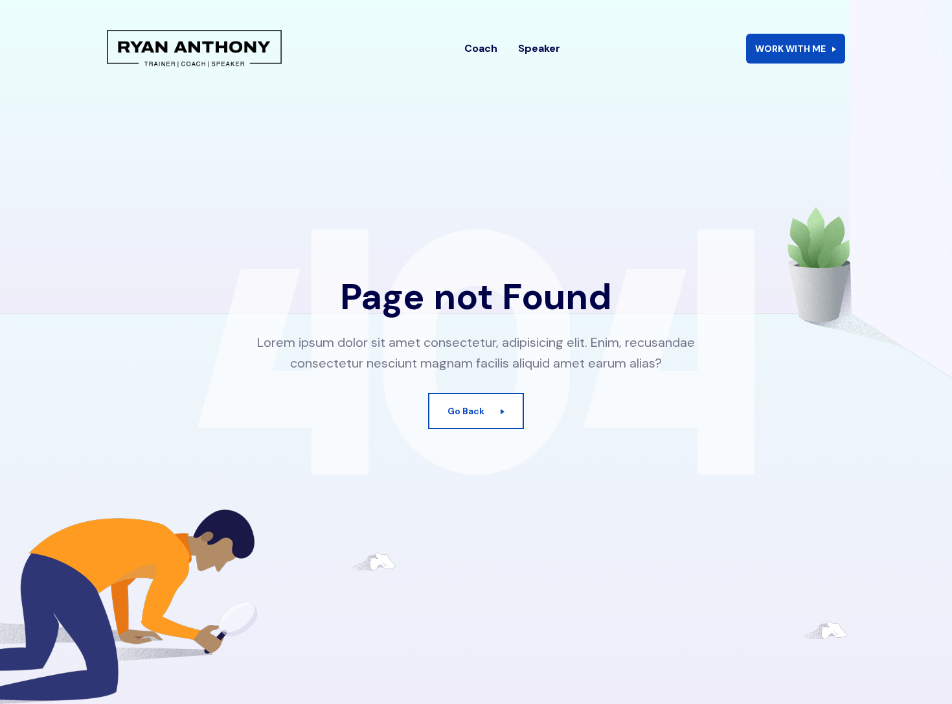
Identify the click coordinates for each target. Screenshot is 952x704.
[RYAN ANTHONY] (194, 48)
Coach (480, 48)
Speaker (539, 48)
